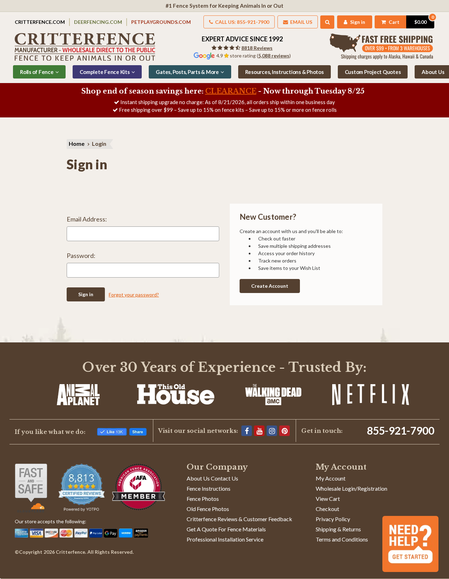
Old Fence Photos (208, 508)
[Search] (327, 22)
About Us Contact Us (212, 478)
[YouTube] (259, 430)
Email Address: (87, 219)
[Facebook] (246, 430)
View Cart (328, 498)
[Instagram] (272, 430)
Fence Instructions (208, 488)
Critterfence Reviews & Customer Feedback (239, 519)
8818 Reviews (257, 48)
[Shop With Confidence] (31, 488)
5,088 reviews (273, 56)
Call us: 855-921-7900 (241, 22)
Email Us (300, 22)
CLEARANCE (230, 91)
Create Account (269, 286)
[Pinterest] (284, 430)
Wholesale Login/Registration (351, 488)
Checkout (327, 508)
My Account (331, 478)
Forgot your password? (134, 295)
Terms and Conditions (342, 539)
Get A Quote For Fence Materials (226, 529)
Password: (81, 255)
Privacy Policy (333, 519)
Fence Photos (203, 498)
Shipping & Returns (338, 529)
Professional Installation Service (225, 539)
